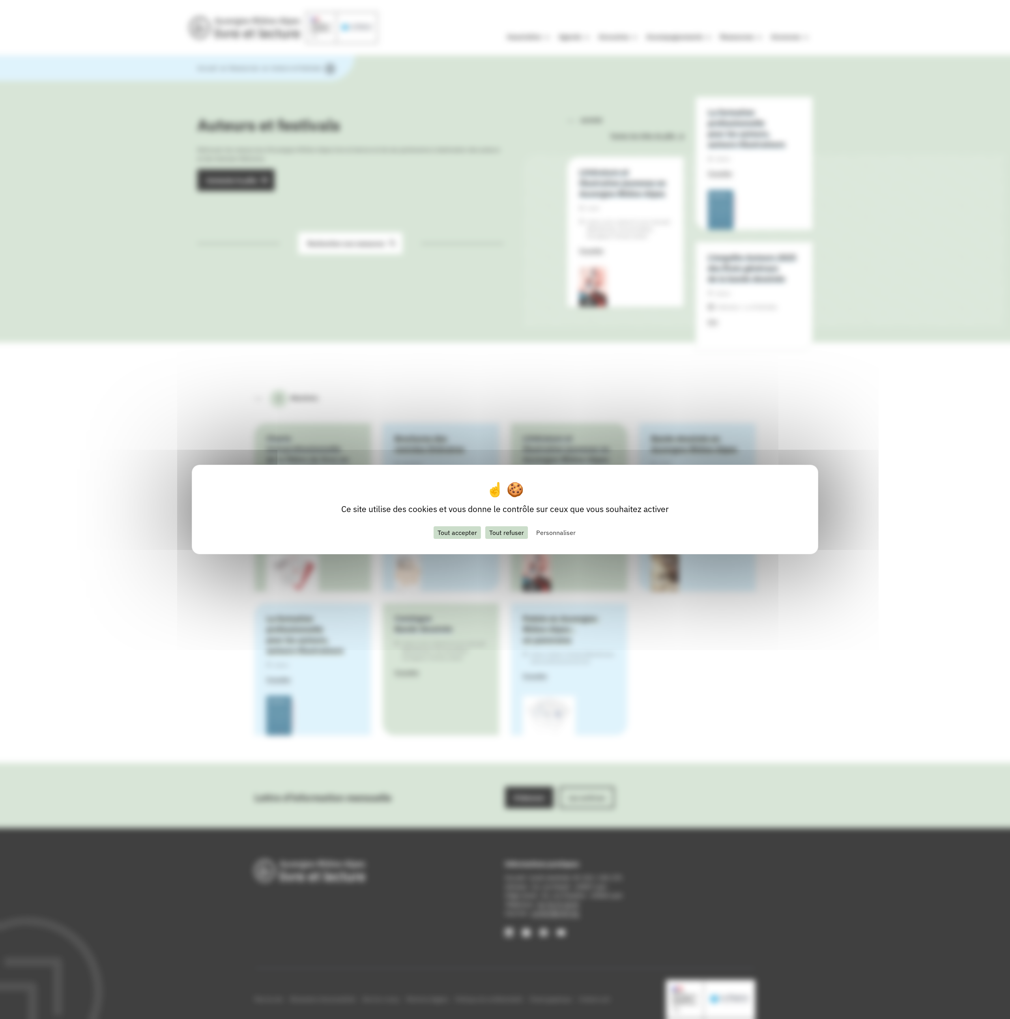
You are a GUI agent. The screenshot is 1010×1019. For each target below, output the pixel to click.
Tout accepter (457, 533)
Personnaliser (556, 533)
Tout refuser (506, 533)
